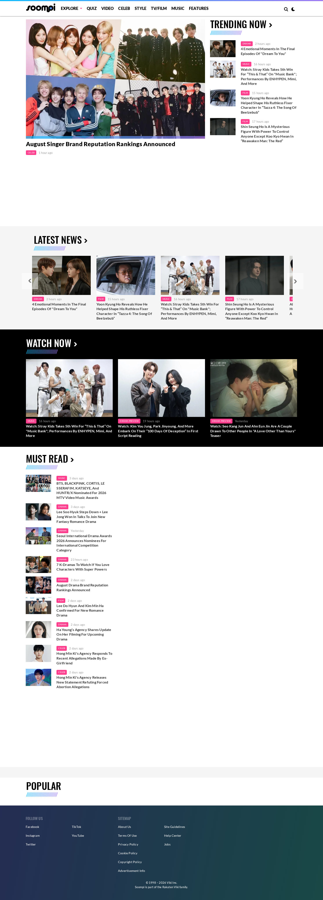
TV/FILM (159, 8)
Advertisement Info (131, 871)
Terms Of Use (127, 835)
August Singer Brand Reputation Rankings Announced (100, 143)
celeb (61, 648)
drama (62, 506)
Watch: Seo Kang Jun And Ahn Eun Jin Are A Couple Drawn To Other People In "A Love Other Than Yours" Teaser (253, 431)
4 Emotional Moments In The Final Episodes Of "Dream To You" (268, 51)
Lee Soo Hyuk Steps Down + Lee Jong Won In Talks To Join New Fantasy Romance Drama (82, 516)
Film (245, 92)
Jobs (167, 844)
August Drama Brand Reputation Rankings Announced (82, 587)
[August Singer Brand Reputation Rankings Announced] (115, 79)
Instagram (33, 835)
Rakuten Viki (170, 887)
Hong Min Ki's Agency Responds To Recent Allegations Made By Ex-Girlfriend (84, 658)
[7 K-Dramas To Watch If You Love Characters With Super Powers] (38, 564)
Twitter (31, 844)
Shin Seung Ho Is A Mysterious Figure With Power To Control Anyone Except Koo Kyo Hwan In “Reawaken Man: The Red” (267, 133)
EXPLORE (69, 8)
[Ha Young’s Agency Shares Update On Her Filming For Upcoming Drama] (38, 629)
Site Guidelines (174, 827)
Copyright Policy (130, 862)
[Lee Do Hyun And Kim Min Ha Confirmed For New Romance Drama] (38, 605)
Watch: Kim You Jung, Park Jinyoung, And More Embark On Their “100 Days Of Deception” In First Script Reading (158, 431)
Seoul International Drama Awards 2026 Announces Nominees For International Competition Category (84, 543)
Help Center (172, 835)
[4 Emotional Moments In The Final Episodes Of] (61, 275)
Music (177, 8)
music (61, 478)
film (61, 600)
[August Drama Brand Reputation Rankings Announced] (38, 585)
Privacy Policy (128, 844)
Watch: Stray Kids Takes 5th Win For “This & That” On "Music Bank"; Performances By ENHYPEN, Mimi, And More (269, 76)
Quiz (92, 8)
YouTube (78, 835)
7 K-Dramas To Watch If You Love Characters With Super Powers (82, 566)
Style (140, 8)
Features (199, 8)
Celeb (124, 8)
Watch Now (48, 343)
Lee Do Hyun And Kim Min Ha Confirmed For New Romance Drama (80, 610)
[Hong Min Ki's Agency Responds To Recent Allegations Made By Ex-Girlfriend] (38, 653)
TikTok (76, 827)
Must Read (47, 458)
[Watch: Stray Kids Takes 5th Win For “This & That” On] (190, 275)
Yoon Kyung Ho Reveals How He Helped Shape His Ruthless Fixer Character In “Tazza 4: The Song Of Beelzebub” (268, 105)
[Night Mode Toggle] (293, 9)
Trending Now (238, 24)
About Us (124, 827)
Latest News (58, 239)
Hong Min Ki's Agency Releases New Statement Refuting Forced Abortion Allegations (82, 682)
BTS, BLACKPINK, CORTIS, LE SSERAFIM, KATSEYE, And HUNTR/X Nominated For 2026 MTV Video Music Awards (81, 490)
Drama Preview (129, 421)
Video (107, 8)
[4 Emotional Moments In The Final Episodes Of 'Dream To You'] (223, 48)
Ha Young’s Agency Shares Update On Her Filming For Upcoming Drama (83, 634)
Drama (247, 43)
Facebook (32, 827)
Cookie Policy (128, 853)
